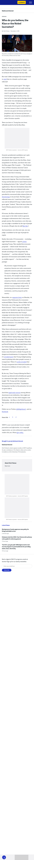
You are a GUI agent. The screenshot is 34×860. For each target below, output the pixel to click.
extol (5, 79)
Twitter (12, 417)
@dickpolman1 (21, 409)
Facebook (5, 412)
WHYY (6, 2)
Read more (7, 466)
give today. (20, 432)
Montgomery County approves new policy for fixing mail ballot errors (15, 530)
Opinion (4, 16)
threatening (5, 197)
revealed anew (8, 357)
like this (25, 226)
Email (16, 417)
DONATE (22, 2)
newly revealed (21, 362)
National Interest (8, 11)
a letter (24, 241)
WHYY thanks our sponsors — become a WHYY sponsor (17, 150)
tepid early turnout (14, 392)
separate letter (17, 297)
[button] (4, 857)
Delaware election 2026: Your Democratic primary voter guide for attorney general (17, 538)
